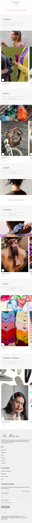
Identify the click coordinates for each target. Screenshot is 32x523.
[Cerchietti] (16, 39)
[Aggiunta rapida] (3, 80)
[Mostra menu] (2, 3)
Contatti (3, 463)
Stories (2, 460)
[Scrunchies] (16, 229)
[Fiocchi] (16, 303)
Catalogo (3, 452)
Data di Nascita (5, 500)
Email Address (5, 493)
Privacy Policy (24, 517)
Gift (2, 455)
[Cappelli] (16, 187)
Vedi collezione (13, 98)
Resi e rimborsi (4, 476)
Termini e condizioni (6, 471)
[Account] (26, 3)
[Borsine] (16, 113)
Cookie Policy (4, 519)
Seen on (3, 457)
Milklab (17, 517)
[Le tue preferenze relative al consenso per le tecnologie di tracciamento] (30, 392)
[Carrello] (30, 3)
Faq (2, 479)
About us (3, 450)
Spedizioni (3, 473)
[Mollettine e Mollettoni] (16, 377)
